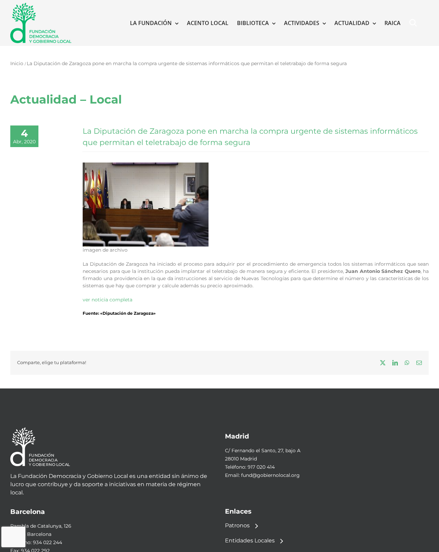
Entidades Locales (250, 540)
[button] (414, 23)
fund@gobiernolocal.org (270, 475)
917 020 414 (261, 467)
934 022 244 (47, 542)
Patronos (237, 525)
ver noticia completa (107, 300)
